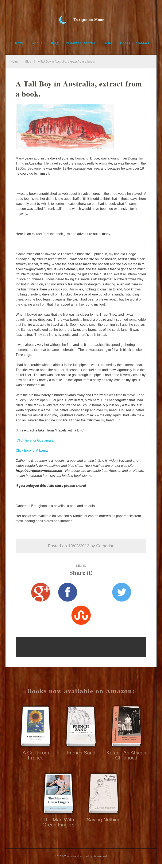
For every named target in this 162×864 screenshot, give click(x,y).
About (37, 42)
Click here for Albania (32, 450)
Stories (89, 42)
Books (125, 42)
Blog (54, 42)
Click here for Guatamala (35, 440)
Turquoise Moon (81, 15)
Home (19, 42)
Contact (142, 42)
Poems (107, 42)
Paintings (73, 42)
